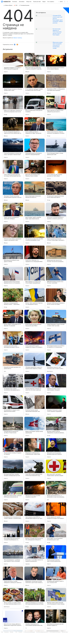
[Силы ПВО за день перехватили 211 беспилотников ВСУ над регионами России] (34, 470)
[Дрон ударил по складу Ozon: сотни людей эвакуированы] (34, 277)
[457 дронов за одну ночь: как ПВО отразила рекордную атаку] (34, 234)
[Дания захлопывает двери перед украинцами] (34, 427)
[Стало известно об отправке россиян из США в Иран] (56, 170)
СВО (16, 5)
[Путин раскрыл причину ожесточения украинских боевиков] (56, 555)
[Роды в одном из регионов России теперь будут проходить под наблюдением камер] (56, 234)
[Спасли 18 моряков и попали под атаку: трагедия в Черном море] (13, 149)
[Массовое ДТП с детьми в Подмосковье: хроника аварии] (56, 470)
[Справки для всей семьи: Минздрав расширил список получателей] (13, 341)
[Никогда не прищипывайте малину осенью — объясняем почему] (13, 298)
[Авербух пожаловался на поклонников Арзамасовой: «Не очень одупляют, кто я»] (34, 619)
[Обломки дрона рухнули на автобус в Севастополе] (13, 427)
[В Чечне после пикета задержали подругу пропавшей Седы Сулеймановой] (13, 234)
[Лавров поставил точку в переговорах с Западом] (56, 384)
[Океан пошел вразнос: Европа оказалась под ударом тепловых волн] (56, 127)
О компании (6, 632)
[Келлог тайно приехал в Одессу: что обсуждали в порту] (34, 298)
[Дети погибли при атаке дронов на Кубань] (34, 106)
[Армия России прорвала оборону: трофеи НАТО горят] (13, 84)
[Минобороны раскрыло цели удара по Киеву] (13, 256)
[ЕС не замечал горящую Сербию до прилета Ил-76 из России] (34, 84)
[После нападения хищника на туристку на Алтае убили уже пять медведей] (13, 127)
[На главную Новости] (6, 1)
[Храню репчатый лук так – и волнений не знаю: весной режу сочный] (56, 491)
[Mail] (2, 1)
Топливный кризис (24, 5)
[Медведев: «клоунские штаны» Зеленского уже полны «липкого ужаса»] (34, 577)
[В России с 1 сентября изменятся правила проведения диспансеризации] (34, 555)
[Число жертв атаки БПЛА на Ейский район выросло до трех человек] (34, 512)
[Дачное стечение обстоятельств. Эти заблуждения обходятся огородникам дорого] (34, 534)
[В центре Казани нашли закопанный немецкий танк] (34, 405)
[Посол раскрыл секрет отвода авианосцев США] (56, 149)
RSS (16, 632)
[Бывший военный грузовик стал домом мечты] (13, 363)
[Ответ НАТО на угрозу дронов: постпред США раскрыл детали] (13, 170)
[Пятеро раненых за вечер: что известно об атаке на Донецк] (34, 384)
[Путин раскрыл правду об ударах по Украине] (13, 448)
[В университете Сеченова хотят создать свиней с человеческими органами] (13, 512)
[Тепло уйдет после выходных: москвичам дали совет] (56, 534)
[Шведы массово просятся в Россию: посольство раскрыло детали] (56, 256)
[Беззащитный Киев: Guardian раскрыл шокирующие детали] (13, 470)
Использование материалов (55, 632)
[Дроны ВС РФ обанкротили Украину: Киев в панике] (34, 170)
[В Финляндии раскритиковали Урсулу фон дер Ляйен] (34, 320)
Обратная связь (65, 632)
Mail (2, 632)
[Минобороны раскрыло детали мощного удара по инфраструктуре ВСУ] (56, 619)
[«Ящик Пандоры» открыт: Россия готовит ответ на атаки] (56, 320)
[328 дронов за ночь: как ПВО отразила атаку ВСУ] (34, 491)
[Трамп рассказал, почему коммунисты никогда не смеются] (13, 577)
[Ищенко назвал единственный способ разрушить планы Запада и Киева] (56, 598)
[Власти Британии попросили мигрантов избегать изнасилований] (34, 191)
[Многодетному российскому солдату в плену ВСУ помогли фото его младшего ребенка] (34, 63)
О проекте (20, 632)
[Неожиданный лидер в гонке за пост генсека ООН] (56, 577)
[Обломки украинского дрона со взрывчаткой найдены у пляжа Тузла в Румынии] (34, 363)
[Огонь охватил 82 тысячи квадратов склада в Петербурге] (34, 341)
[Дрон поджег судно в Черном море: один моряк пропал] (34, 213)
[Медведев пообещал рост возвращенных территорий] (34, 448)
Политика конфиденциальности (42, 632)
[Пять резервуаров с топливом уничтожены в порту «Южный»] (13, 555)
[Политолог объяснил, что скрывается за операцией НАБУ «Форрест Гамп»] (34, 256)
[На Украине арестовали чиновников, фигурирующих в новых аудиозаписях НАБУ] (13, 384)
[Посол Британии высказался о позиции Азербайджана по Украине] (13, 534)
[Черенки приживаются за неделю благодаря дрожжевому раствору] (34, 598)
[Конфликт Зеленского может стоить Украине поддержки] (56, 405)
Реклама (11, 632)
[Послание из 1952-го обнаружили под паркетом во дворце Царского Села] (56, 84)
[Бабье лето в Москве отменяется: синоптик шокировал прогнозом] (13, 106)
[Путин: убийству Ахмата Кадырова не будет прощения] (34, 127)
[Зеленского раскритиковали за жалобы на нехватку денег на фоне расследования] (56, 213)
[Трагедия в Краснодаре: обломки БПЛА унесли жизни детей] (13, 491)
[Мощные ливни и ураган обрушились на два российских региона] (56, 427)
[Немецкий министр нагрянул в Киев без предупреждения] (34, 149)
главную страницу (17, 37)
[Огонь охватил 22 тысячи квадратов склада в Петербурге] (56, 512)
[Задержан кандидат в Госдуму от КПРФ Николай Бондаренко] (13, 63)
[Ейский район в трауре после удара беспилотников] (13, 405)
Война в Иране (8, 5)
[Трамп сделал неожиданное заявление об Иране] (13, 213)
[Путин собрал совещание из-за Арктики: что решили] (13, 320)
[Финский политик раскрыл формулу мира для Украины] (56, 448)
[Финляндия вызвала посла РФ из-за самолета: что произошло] (56, 341)
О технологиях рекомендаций (29, 632)
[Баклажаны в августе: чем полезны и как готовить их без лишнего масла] (56, 363)
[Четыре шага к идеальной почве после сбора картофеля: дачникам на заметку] (56, 191)
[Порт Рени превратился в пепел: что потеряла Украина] (56, 63)
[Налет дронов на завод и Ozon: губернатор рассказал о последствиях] (56, 106)
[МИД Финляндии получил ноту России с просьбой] (56, 277)
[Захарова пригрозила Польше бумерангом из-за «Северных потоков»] (13, 277)
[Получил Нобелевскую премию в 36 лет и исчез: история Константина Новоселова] (56, 298)
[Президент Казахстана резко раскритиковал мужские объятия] (13, 191)
